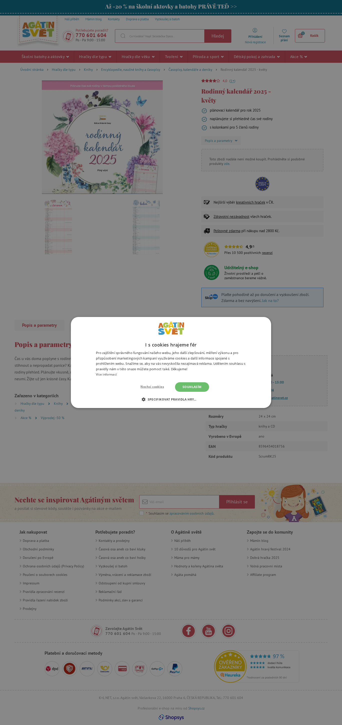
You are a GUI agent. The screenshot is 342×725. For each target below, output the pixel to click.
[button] (171, 399)
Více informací (106, 374)
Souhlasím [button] (192, 387)
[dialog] (171, 362)
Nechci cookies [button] (152, 387)
